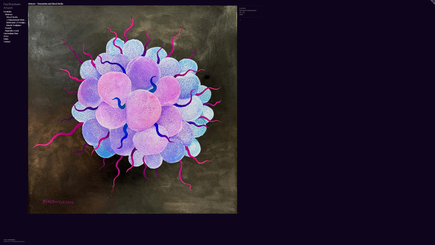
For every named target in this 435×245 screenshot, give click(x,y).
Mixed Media (12, 17)
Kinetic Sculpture (13, 25)
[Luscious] (132, 109)
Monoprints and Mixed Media (50, 3)
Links (6, 39)
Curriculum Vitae (11, 33)
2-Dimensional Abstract (16, 20)
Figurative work (12, 30)
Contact (7, 41)
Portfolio (7, 11)
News (6, 36)
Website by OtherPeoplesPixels (14, 241)
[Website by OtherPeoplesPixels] (430, 4)
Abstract (8, 14)
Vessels (8, 28)
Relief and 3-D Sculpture (16, 22)
